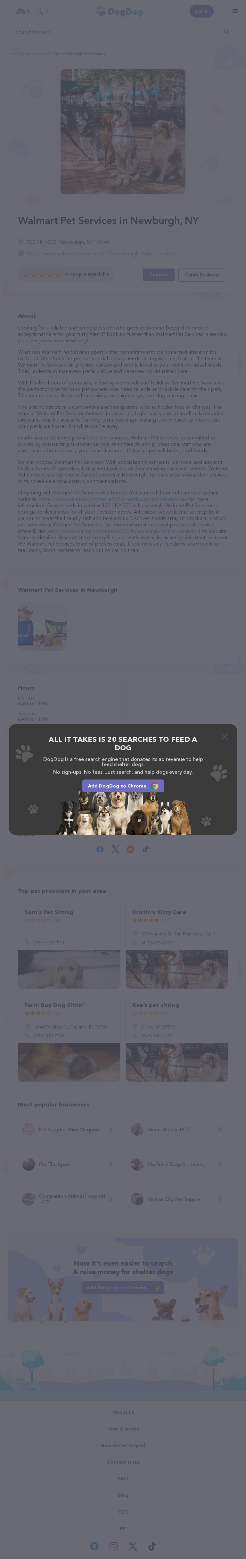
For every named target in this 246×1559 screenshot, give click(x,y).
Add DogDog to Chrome (117, 786)
